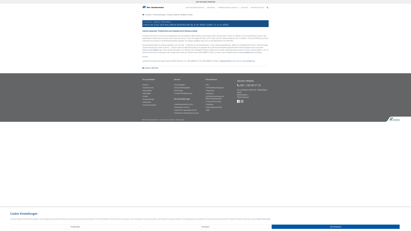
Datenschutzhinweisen (264, 219)
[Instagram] (242, 101)
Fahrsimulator (147, 91)
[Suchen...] (267, 7)
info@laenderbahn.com (227, 61)
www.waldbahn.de (155, 50)
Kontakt (244, 7)
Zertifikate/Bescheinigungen (215, 88)
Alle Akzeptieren (335, 227)
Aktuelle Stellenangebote (182, 88)
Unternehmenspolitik (149, 105)
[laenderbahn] (153, 7)
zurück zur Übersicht (151, 68)
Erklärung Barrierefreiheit (214, 107)
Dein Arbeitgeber (179, 85)
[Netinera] (395, 118)
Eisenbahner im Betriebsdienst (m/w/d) (186, 113)
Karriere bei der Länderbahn (167, 120)
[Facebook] (238, 101)
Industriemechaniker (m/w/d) (183, 104)
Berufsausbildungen (182, 98)
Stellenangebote (180, 120)
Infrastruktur (257, 7)
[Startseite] (143, 15)
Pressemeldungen (148, 99)
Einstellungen (75, 227)
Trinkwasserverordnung (213, 101)
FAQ (207, 85)
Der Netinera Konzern (205, 2)
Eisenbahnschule (148, 88)
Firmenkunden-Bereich (228, 7)
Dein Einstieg (178, 91)
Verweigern (205, 227)
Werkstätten (147, 93)
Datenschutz (210, 91)
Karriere (211, 7)
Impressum (209, 93)
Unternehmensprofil (195, 7)
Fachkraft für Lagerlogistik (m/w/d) (185, 110)
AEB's (208, 110)
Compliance (210, 104)
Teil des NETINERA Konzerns (183, 93)
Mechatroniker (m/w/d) (181, 107)
